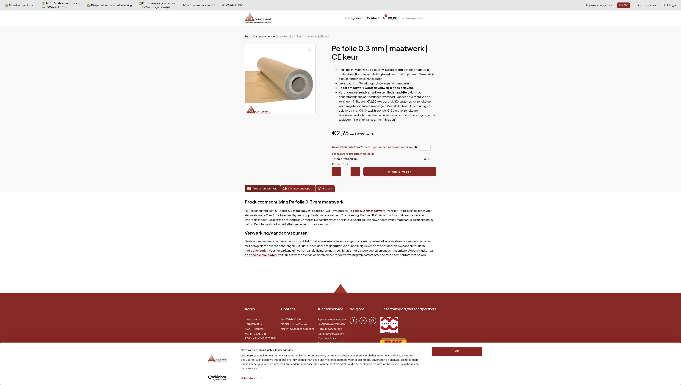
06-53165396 (298, 323)
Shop (248, 36)
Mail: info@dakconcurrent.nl (297, 328)
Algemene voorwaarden (332, 319)
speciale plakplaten (263, 255)
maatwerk (367, 211)
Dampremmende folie (267, 36)
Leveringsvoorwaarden (331, 323)
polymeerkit (259, 250)
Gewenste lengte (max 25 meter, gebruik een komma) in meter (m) (372, 146)
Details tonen (249, 378)
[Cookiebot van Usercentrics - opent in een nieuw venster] (217, 378)
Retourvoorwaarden (330, 328)
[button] (354, 18)
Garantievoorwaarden (331, 333)
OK (457, 351)
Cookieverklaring (328, 338)
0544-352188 (293, 319)
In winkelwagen (399, 171)
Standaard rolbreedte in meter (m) (353, 153)
